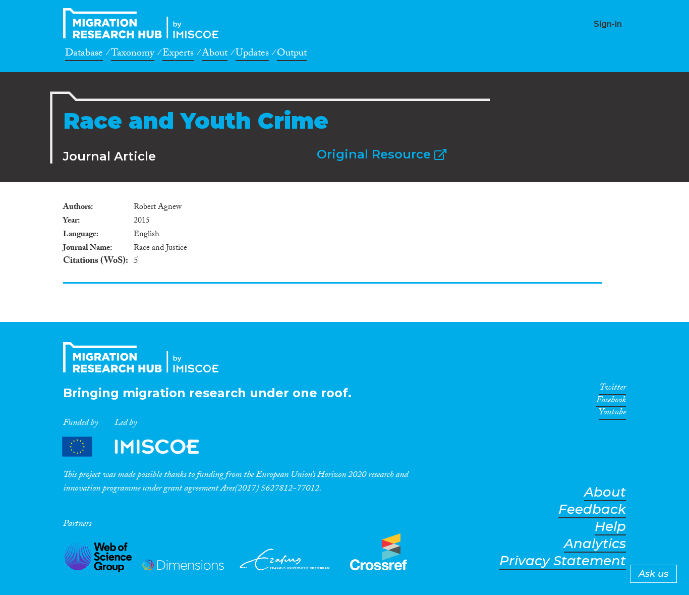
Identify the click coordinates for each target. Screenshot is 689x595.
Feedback (592, 509)
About (214, 54)
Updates (252, 54)
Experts (178, 54)
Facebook (611, 402)
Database (84, 54)
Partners (139, 447)
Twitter (612, 389)
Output (292, 54)
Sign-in (608, 24)
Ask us (653, 573)
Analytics (595, 544)
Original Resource (375, 154)
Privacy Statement (562, 561)
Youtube (612, 414)
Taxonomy (132, 54)
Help (610, 526)
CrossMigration (143, 23)
